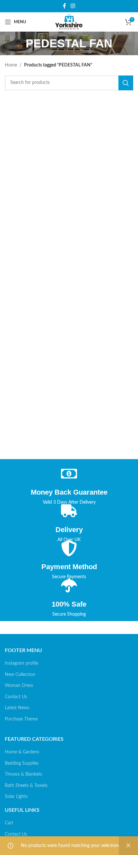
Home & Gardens (22, 752)
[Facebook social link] (64, 6)
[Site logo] (69, 22)
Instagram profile (21, 663)
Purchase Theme (21, 719)
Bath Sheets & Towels (26, 785)
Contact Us (16, 697)
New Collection (20, 674)
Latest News (17, 708)
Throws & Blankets (23, 774)
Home (11, 65)
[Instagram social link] (72, 6)
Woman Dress (19, 685)
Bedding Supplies (22, 763)
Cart (9, 823)
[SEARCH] (125, 82)
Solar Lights (16, 796)
